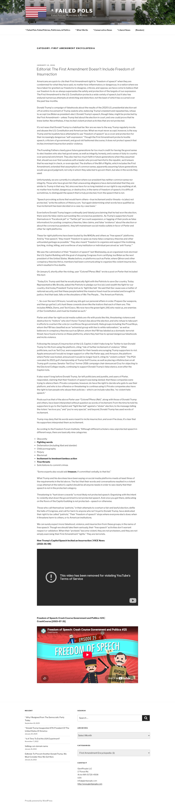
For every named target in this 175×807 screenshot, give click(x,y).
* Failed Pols (72, 11)
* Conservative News (102, 30)
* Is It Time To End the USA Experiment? (42, 738)
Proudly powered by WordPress (38, 800)
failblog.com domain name (36, 746)
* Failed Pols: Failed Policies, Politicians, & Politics (47, 30)
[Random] (139, 30)
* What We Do (81, 30)
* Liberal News (123, 30)
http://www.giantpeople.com (90, 784)
